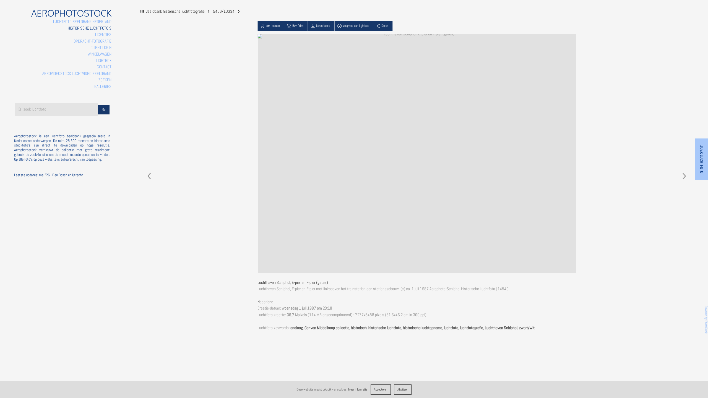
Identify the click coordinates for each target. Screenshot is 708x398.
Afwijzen (402, 389)
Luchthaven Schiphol (501, 327)
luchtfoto (451, 327)
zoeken (104, 79)
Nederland (265, 301)
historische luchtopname (422, 327)
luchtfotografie (471, 327)
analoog (296, 327)
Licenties (103, 34)
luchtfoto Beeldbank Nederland (82, 21)
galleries (102, 86)
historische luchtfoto (384, 327)
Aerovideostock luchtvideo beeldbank (76, 73)
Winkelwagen (99, 54)
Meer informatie (357, 389)
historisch (359, 327)
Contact (104, 66)
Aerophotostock (71, 13)
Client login (100, 47)
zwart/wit (527, 327)
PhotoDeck (706, 327)
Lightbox (103, 60)
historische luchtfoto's (89, 28)
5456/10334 (223, 11)
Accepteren (380, 389)
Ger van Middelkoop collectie (326, 327)
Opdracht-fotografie (92, 41)
